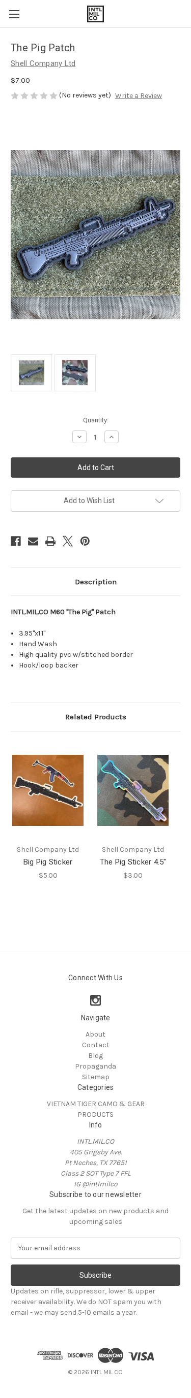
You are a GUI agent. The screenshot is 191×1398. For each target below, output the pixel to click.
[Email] (33, 541)
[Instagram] (95, 1000)
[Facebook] (16, 541)
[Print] (50, 541)
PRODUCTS (95, 1114)
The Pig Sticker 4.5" (133, 862)
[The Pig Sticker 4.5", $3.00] (133, 791)
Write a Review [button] (138, 95)
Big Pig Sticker (48, 862)
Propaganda (95, 1066)
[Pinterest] (85, 541)
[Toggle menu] (14, 14)
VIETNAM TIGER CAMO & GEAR (96, 1104)
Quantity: (95, 420)
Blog (95, 1055)
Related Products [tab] (95, 716)
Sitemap (96, 1077)
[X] (68, 541)
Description (96, 581)
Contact (96, 1045)
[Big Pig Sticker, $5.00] (48, 791)
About (95, 1034)
